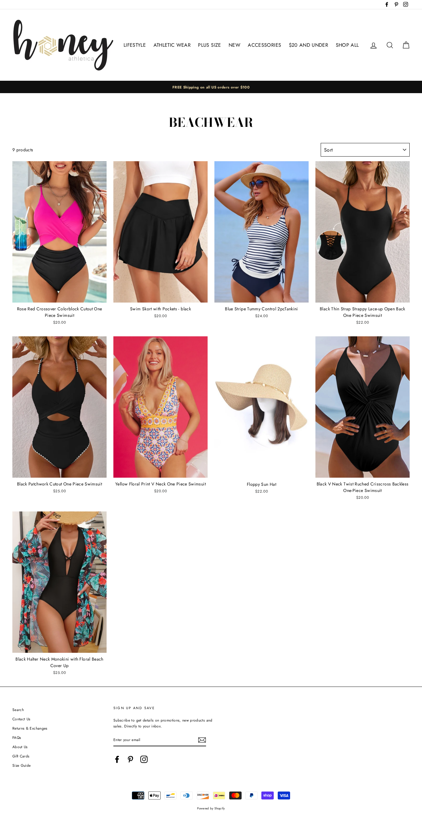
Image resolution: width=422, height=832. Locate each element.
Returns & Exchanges (30, 728)
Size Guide (21, 765)
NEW (234, 45)
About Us (20, 746)
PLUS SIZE (209, 45)
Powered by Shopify (211, 808)
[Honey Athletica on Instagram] (144, 759)
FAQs (16, 737)
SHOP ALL (347, 45)
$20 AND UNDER (308, 45)
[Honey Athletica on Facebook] (117, 759)
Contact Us (21, 719)
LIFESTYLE (135, 45)
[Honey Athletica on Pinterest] (130, 759)
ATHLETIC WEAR (172, 45)
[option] (211, 87)
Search (18, 709)
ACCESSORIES (264, 45)
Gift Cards (21, 756)
